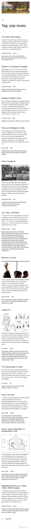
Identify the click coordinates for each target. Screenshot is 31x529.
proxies (18, 203)
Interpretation (12, 354)
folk (17, 353)
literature (24, 150)
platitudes (20, 356)
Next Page (8, 518)
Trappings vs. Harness (7, 205)
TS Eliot (18, 422)
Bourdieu (11, 351)
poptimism (19, 57)
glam (17, 56)
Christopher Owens (17, 415)
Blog (14, 86)
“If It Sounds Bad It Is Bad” (12, 367)
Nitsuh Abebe (16, 510)
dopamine (26, 299)
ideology (20, 150)
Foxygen (14, 56)
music (7, 356)
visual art (15, 205)
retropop (25, 57)
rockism (9, 91)
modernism (21, 240)
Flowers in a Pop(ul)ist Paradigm (14, 67)
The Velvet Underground (15, 248)
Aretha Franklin (5, 233)
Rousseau (12, 152)
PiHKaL (10, 243)
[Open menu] (3, 20)
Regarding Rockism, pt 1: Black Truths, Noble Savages (14, 487)
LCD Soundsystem (14, 301)
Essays (15, 53)
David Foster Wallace (7, 235)
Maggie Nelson (23, 238)
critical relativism (5, 475)
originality (17, 420)
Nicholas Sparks (13, 356)
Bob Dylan (23, 202)
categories (12, 474)
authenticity (4, 508)
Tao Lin (22, 247)
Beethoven (11, 233)
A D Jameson (5, 202)
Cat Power (14, 299)
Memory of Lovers (9, 258)
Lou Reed (7, 477)
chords (7, 386)
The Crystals (24, 358)
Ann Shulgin (21, 231)
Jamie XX (21, 235)
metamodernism (14, 240)
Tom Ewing (26, 120)
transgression (13, 422)
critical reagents (24, 474)
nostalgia (9, 57)
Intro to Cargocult (8, 161)
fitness (14, 353)
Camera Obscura (6, 474)
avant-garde (18, 202)
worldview (4, 154)
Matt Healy (4, 57)
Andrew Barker (5, 351)
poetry (3, 152)
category (4, 386)
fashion (11, 150)
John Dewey (4, 236)
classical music (18, 233)
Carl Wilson (16, 351)
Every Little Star (8, 395)
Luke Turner (17, 238)
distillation (4, 353)
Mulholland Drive (6, 420)
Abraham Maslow (6, 231)
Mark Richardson (6, 240)
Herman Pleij (15, 235)
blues (8, 508)
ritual (15, 245)
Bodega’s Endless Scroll (11, 98)
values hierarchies (13, 479)
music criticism (11, 120)
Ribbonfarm (11, 245)
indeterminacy (5, 354)
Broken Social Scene (6, 299)
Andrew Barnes (14, 231)
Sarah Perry (10, 247)
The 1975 (11, 59)
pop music (14, 57)
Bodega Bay (4, 120)
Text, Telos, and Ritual (10, 213)
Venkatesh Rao (5, 250)
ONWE (16, 120)
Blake (8, 150)
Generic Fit (6, 310)
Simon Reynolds (5, 422)
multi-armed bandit (6, 242)
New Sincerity (5, 243)
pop (13, 243)
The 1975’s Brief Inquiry (11, 37)
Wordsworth (23, 152)
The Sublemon (5, 248)
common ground (24, 351)
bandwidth (4, 150)
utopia (22, 248)
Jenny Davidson (5, 301)
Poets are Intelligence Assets (13, 128)
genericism (26, 353)
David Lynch (15, 417)
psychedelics (5, 245)
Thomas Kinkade (6, 359)
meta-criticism (25, 508)
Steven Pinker (16, 247)
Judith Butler (21, 236)
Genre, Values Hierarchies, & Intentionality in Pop (13, 430)
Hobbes (16, 150)
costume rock (8, 56)
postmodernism (23, 243)
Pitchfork (18, 89)
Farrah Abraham (23, 475)
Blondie (10, 415)
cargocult (4, 203)
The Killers (18, 91)
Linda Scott (4, 419)
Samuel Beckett (10, 358)
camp (3, 56)
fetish (11, 508)
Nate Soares (23, 242)
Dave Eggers (25, 233)
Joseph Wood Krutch (13, 236)
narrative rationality (15, 242)
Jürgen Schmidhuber (21, 354)
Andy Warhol (11, 202)
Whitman (18, 152)
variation (23, 422)
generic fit (21, 353)
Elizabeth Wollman (14, 475)
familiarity (9, 353)
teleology (26, 247)
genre (11, 386)
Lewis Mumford (5, 238)
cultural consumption (6, 417)
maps (14, 386)
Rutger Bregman (21, 245)
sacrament (4, 247)
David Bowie (20, 299)
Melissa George (19, 419)
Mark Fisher (22, 56)
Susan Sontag (5, 59)
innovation (25, 417)
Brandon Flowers (6, 89)
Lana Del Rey (19, 508)
